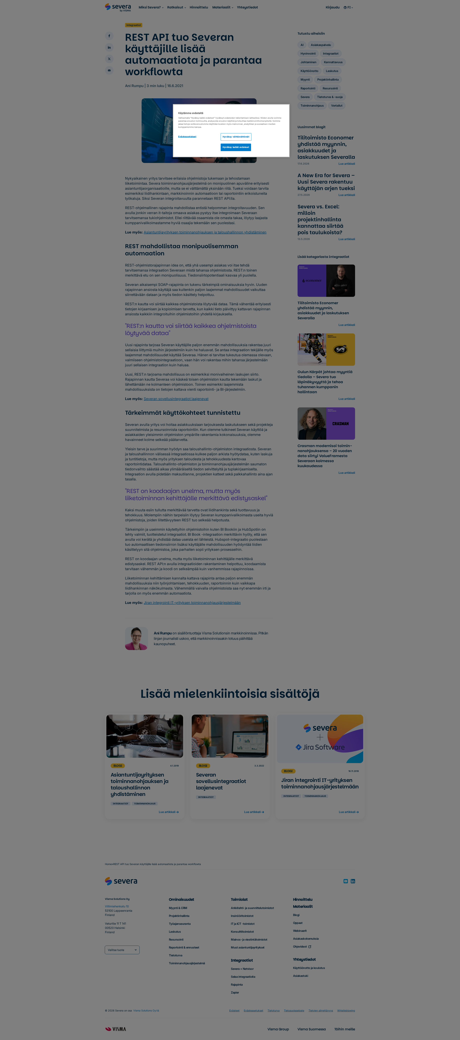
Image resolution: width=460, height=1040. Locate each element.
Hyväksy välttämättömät (236, 136)
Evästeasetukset (187, 136)
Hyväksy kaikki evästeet (236, 147)
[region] (231, 130)
